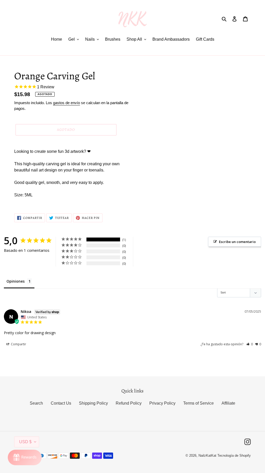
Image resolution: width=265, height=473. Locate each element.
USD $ (25, 442)
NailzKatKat (207, 455)
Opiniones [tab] (15, 281)
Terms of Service (198, 403)
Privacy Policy (162, 403)
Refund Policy (129, 403)
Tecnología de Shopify (234, 455)
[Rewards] (25, 457)
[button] (250, 344)
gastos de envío (66, 103)
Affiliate (228, 403)
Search (36, 403)
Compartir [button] (18, 344)
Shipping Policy (93, 403)
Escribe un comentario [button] (237, 241)
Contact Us (61, 403)
